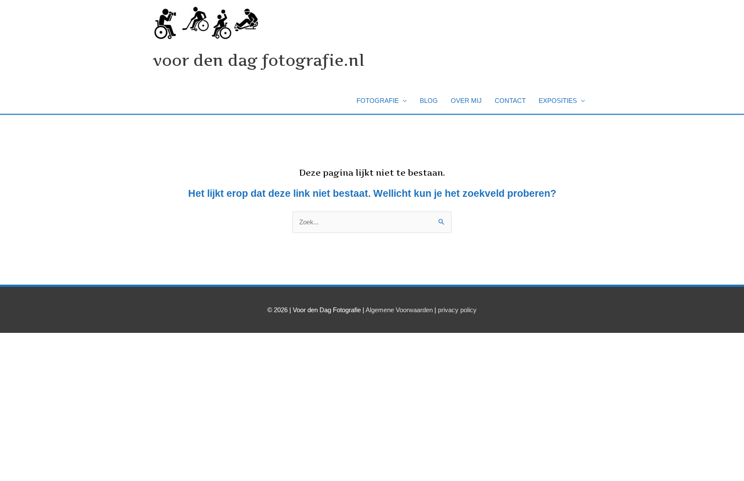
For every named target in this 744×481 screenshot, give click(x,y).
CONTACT (510, 100)
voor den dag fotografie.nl (258, 60)
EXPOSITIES (558, 100)
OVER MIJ (466, 100)
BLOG (429, 100)
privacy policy (457, 309)
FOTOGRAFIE (377, 100)
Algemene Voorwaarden (399, 309)
